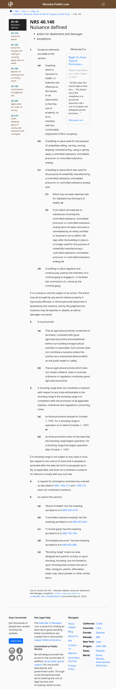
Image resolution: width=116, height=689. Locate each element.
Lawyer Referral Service (46, 640)
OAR (98, 646)
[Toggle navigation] (103, 4)
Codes (99, 623)
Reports (72, 653)
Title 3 (25, 11)
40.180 (17, 74)
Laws (98, 641)
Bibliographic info (76, 120)
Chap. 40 (35, 11)
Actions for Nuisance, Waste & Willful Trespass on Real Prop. (41, 14)
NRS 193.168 (69, 533)
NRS (17, 11)
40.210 (17, 124)
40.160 (17, 54)
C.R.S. (99, 628)
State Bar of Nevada (49, 623)
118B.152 (80, 485)
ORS (104, 646)
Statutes (100, 632)
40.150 (15, 36)
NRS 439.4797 (70, 510)
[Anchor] (48, 58)
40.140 (15, 24)
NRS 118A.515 (62, 485)
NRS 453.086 (69, 544)
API (70, 640)
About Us (73, 636)
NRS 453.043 (80, 521)
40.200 (16, 105)
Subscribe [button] (16, 641)
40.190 (17, 91)
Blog (70, 631)
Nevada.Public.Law (55, 4)
